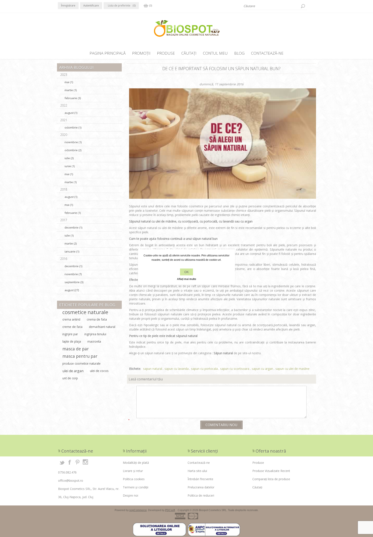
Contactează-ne (267, 53)
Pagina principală (108, 53)
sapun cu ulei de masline (292, 369)
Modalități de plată (136, 463)
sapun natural (152, 369)
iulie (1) (69, 235)
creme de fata (72, 327)
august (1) (71, 113)
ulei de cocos (99, 371)
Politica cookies (134, 479)
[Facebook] (70, 462)
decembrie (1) (73, 227)
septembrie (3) (74, 282)
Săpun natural (223, 353)
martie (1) (71, 90)
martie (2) (71, 243)
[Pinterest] (77, 462)
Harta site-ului (197, 471)
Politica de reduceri (201, 495)
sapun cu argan (262, 369)
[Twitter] (62, 462)
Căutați (303, 6)
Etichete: (135, 369)
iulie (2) (69, 158)
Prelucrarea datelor (201, 487)
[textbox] (274, 6)
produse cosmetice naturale (81, 363)
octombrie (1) (73, 127)
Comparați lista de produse (271, 479)
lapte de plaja (71, 341)
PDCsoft (170, 510)
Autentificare (91, 5)
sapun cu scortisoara (234, 369)
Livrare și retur (133, 471)
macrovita (94, 341)
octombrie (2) (73, 150)
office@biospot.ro (70, 480)
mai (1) (69, 82)
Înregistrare (68, 5)
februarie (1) (73, 213)
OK (186, 272)
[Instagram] (85, 462)
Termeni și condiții (135, 487)
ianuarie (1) (72, 251)
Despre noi (130, 495)
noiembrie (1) (73, 142)
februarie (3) (73, 98)
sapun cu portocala (204, 369)
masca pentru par (79, 356)
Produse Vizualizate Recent (271, 471)
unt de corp (70, 378)
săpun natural (202, 239)
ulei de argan (73, 371)
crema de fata (97, 319)
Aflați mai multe (186, 279)
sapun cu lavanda (176, 369)
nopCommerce (138, 510)
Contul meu (215, 53)
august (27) (72, 290)
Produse (166, 53)
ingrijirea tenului (95, 334)
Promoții (141, 53)
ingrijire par (70, 334)
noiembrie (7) (73, 274)
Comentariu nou (221, 425)
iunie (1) (70, 166)
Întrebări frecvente (200, 479)
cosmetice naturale (85, 312)
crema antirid (71, 319)
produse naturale (245, 314)
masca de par (75, 349)
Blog (239, 53)
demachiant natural (102, 327)
